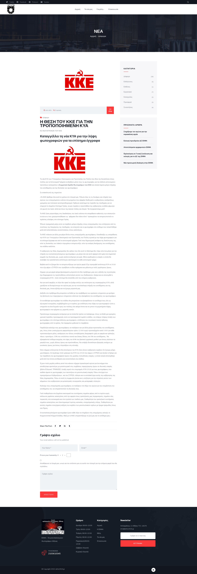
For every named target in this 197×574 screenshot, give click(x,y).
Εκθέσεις (127, 87)
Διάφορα (102, 36)
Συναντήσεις (128, 107)
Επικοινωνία (113, 9)
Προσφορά (128, 102)
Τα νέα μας (88, 9)
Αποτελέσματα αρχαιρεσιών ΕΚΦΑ (137, 147)
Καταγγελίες (128, 97)
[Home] (10, 9)
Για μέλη (100, 9)
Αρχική (77, 9)
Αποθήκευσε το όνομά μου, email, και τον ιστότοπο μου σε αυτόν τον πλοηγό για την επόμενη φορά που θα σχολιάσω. (78, 464)
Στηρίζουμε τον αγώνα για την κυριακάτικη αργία (135, 133)
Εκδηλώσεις (128, 82)
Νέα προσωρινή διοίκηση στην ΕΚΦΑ (138, 163)
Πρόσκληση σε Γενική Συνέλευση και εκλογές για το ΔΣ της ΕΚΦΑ (138, 155)
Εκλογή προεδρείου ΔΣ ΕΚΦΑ (135, 141)
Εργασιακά (128, 92)
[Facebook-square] (153, 570)
